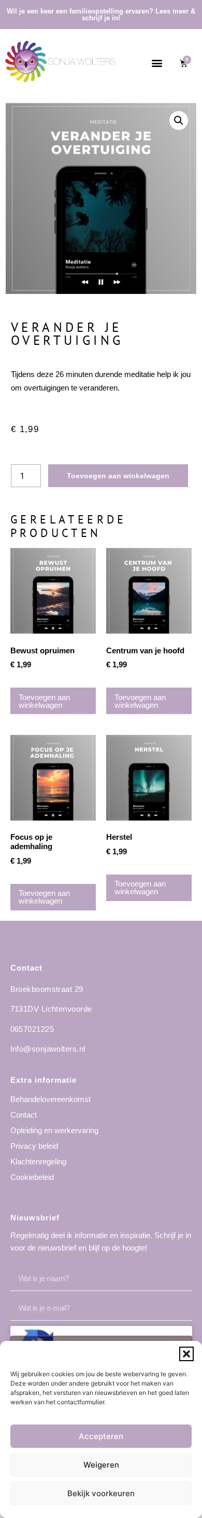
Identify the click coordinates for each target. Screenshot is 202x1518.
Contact (23, 1114)
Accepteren (101, 1436)
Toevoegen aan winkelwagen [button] (44, 701)
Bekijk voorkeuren (101, 1493)
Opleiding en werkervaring (54, 1130)
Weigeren (101, 1465)
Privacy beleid (34, 1145)
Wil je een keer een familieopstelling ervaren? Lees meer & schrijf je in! (101, 14)
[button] (186, 1354)
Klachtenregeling (38, 1161)
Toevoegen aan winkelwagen (118, 476)
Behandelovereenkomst (50, 1099)
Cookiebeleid (32, 1177)
